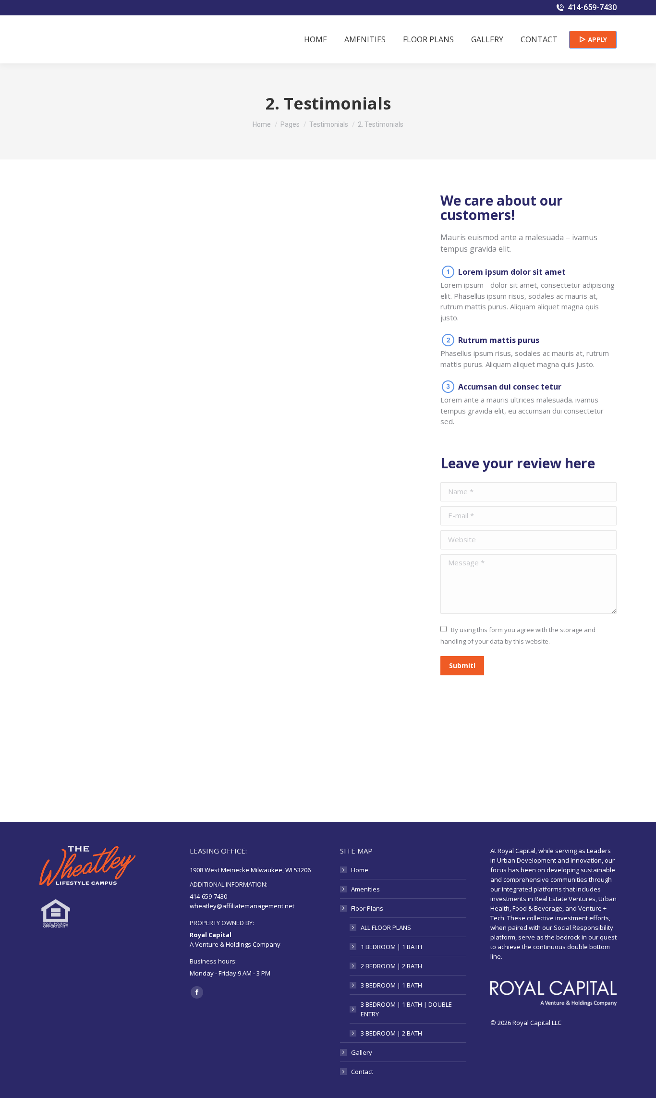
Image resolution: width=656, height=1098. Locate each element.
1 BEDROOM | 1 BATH (391, 946)
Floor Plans (367, 908)
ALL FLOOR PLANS (386, 927)
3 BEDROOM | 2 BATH (391, 1033)
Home (359, 870)
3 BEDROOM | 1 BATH (391, 985)
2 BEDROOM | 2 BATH (391, 966)
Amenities (365, 889)
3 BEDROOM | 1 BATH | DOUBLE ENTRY (406, 1009)
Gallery (361, 1052)
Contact (362, 1071)
